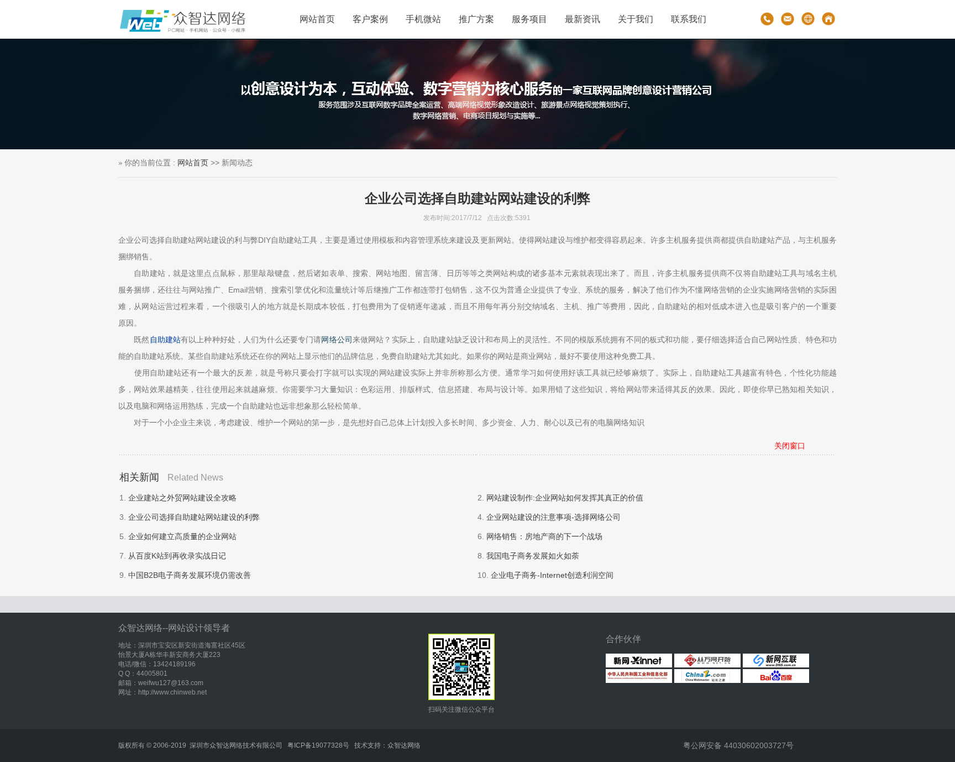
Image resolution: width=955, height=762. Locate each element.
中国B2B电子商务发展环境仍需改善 (189, 575)
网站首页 (317, 19)
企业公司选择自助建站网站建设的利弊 (194, 517)
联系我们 (688, 19)
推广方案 (476, 19)
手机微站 (423, 19)
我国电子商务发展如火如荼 (532, 555)
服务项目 (529, 19)
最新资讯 (582, 19)
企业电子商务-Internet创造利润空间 (552, 575)
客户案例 (370, 19)
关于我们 (635, 19)
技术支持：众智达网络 (387, 745)
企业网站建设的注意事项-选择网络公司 (553, 517)
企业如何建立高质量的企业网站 (182, 536)
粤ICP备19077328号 (318, 745)
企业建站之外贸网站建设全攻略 (182, 497)
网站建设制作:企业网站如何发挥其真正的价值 (564, 497)
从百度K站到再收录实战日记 (177, 555)
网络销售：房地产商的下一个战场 (544, 536)
